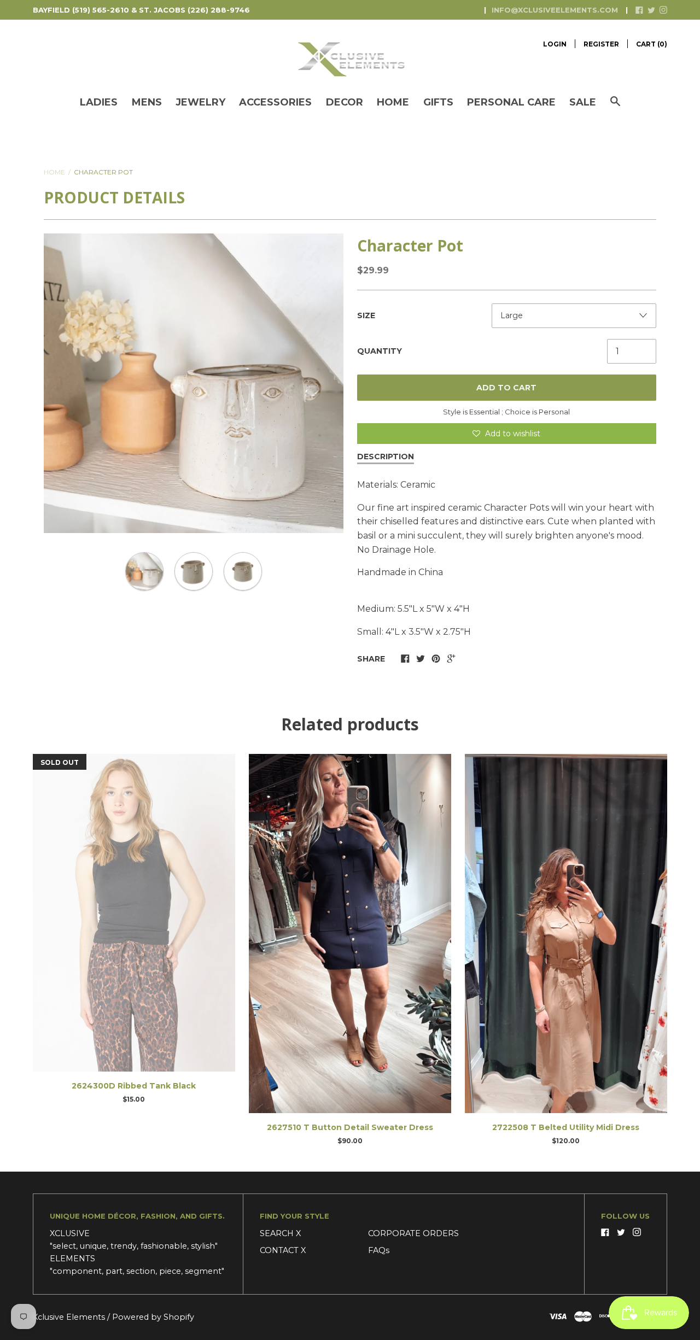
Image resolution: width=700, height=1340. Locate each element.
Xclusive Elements (70, 1317)
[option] (193, 383)
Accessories (275, 102)
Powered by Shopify (153, 1317)
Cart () (651, 44)
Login (555, 44)
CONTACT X (283, 1250)
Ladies (99, 102)
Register (601, 44)
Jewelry (200, 102)
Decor (344, 102)
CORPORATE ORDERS (413, 1233)
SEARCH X (280, 1233)
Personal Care (511, 102)
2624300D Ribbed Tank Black (134, 1086)
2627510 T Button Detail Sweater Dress (350, 1127)
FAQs (378, 1250)
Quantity (379, 351)
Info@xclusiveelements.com (555, 9)
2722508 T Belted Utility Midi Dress (565, 1127)
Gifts (438, 102)
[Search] (615, 107)
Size (366, 315)
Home (393, 102)
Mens (147, 102)
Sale (582, 102)
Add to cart (506, 388)
